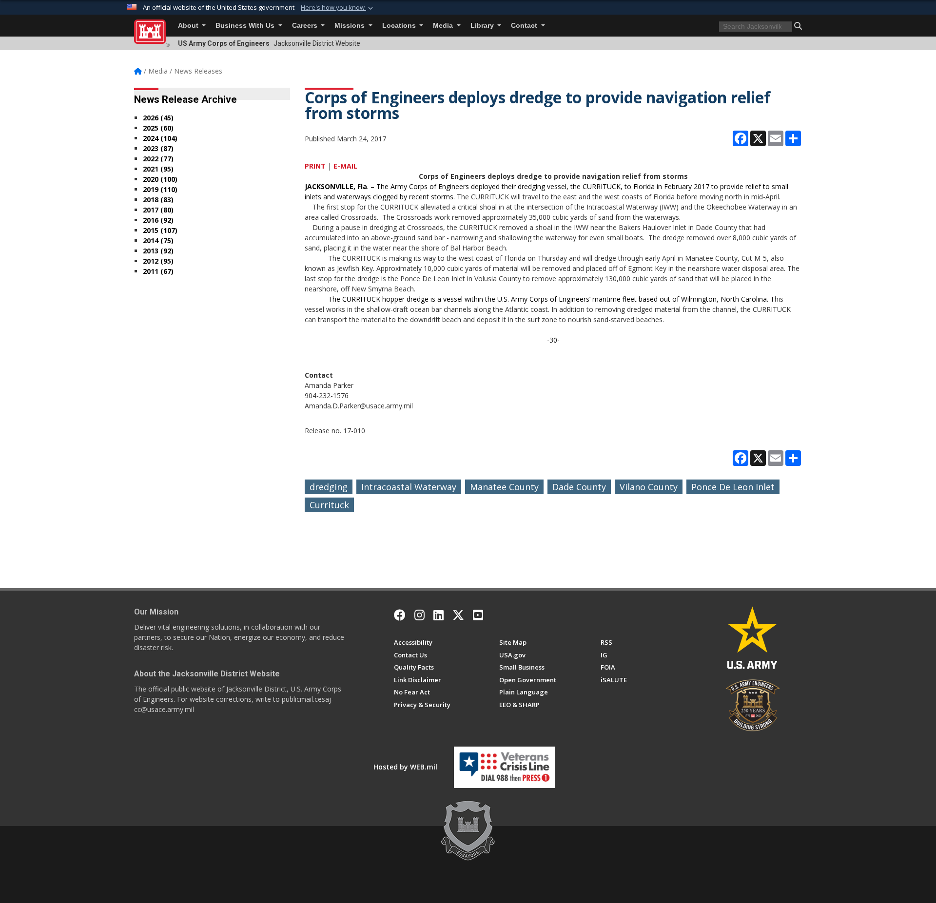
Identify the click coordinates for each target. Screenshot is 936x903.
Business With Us (245, 25)
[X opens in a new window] (458, 615)
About (189, 25)
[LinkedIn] (438, 615)
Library (483, 25)
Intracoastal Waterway (408, 487)
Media (444, 25)
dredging (329, 487)
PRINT (315, 166)
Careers (305, 25)
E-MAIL (345, 166)
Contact (525, 25)
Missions (350, 25)
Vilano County (649, 487)
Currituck (329, 505)
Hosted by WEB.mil (405, 766)
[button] (338, 8)
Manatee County (504, 487)
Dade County (579, 487)
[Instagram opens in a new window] (419, 615)
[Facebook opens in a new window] (400, 615)
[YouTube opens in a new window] (478, 615)
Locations (400, 25)
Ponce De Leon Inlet (733, 487)
